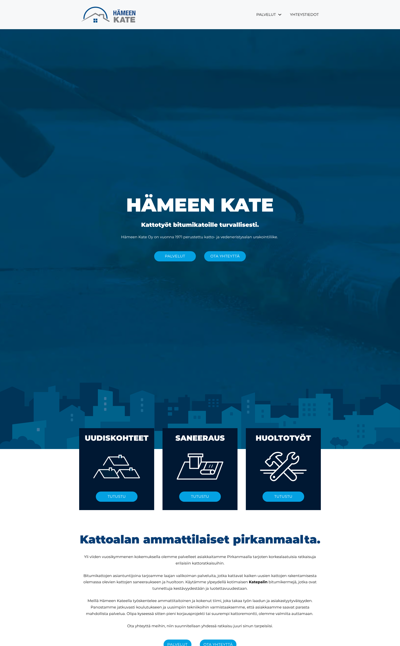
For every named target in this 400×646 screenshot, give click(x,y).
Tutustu (117, 496)
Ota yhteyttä (225, 256)
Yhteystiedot (304, 14)
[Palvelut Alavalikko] (280, 14)
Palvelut (266, 14)
